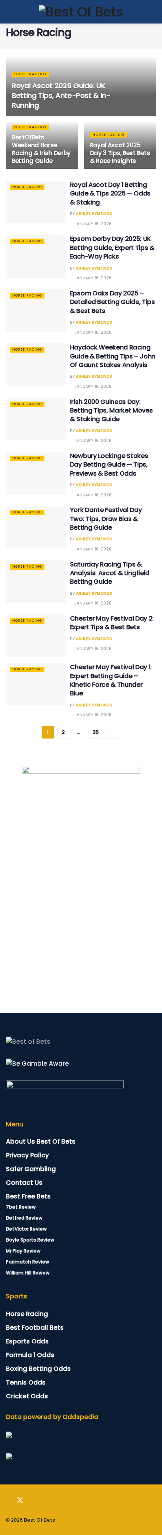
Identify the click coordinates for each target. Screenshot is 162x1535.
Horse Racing (30, 74)
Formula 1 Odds (30, 1354)
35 (95, 732)
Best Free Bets (28, 1196)
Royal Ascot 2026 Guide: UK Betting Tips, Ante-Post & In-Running (61, 95)
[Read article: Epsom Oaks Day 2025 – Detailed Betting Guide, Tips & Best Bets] (36, 310)
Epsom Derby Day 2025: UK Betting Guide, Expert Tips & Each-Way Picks (112, 247)
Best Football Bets (35, 1327)
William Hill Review (28, 1272)
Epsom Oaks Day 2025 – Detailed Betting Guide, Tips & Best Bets (112, 302)
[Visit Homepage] (81, 11)
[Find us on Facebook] (8, 1500)
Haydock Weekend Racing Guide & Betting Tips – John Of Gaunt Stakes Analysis (112, 356)
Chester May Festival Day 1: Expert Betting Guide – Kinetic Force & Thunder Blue (111, 680)
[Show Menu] (9, 12)
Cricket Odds (27, 1396)
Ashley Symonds (94, 214)
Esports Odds (27, 1341)
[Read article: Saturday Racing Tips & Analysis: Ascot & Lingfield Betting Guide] (36, 581)
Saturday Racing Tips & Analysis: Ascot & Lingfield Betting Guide (109, 573)
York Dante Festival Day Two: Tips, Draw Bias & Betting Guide (106, 518)
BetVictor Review (26, 1228)
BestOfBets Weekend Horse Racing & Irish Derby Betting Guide (41, 149)
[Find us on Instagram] (42, 1500)
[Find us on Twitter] (20, 1500)
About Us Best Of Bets (40, 1141)
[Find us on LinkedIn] (31, 1500)
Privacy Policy (27, 1155)
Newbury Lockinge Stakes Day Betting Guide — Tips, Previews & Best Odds (109, 464)
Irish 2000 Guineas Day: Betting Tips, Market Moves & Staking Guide (111, 410)
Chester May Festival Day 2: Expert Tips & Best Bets (112, 623)
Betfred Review (24, 1218)
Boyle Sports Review (30, 1239)
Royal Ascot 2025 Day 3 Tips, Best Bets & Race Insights (120, 153)
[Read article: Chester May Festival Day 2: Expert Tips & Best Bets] (36, 635)
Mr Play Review (23, 1250)
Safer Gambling (31, 1168)
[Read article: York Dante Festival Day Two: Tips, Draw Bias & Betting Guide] (36, 527)
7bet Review (21, 1207)
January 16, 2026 (92, 224)
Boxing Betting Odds (38, 1368)
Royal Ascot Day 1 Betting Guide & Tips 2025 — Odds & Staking (110, 193)
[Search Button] (152, 12)
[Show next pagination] (112, 732)
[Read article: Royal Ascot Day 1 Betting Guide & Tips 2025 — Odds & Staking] (36, 202)
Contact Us (24, 1182)
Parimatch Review (27, 1261)
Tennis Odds (26, 1382)
